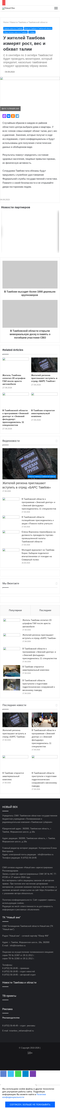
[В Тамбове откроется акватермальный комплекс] (44, 400)
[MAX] (4, 116)
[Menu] (56, 8)
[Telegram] (17, 116)
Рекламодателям (11, 1018)
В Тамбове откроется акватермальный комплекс (43, 413)
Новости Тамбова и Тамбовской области (28, 22)
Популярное (15, 610)
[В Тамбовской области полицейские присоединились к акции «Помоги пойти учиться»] (10, 521)
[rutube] (37, 1065)
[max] (34, 1065)
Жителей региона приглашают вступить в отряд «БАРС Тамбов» (44, 378)
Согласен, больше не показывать (30, 1104)
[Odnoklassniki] (26, 1065)
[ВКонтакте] (8, 116)
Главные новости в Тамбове (13, 28)
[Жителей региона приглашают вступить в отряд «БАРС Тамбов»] (44, 364)
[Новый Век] (8, 8)
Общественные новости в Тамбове (15, 32)
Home (5, 22)
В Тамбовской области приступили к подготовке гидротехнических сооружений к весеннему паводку (44, 779)
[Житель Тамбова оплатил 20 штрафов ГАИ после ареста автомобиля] (15, 364)
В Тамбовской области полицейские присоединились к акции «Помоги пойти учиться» (38, 520)
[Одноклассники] (13, 116)
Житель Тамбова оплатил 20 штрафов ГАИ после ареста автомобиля (37, 623)
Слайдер (32, 32)
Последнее (45, 610)
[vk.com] (22, 1065)
